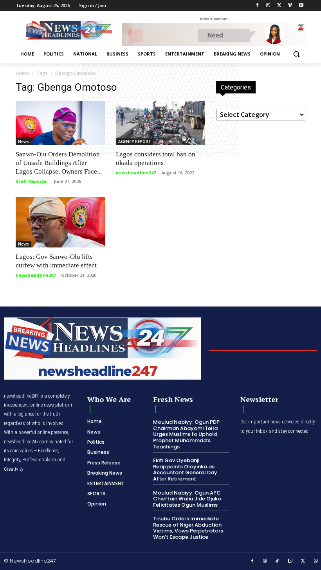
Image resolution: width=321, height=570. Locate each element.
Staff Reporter (32, 181)
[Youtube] (300, 5)
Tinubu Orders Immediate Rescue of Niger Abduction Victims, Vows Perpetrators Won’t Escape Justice (188, 528)
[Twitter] (279, 5)
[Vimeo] (289, 5)
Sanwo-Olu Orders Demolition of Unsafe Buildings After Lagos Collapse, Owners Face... (59, 163)
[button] (296, 54)
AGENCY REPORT (134, 141)
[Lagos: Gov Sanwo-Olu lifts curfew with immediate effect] (60, 222)
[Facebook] (257, 5)
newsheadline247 (136, 173)
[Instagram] (268, 5)
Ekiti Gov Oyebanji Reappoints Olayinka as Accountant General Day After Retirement (185, 469)
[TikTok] (277, 561)
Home (22, 73)
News (23, 141)
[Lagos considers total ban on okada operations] (160, 123)
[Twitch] (290, 561)
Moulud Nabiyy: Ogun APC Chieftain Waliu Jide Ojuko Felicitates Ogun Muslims (187, 499)
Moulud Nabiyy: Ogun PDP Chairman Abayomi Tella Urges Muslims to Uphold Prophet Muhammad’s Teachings (186, 434)
